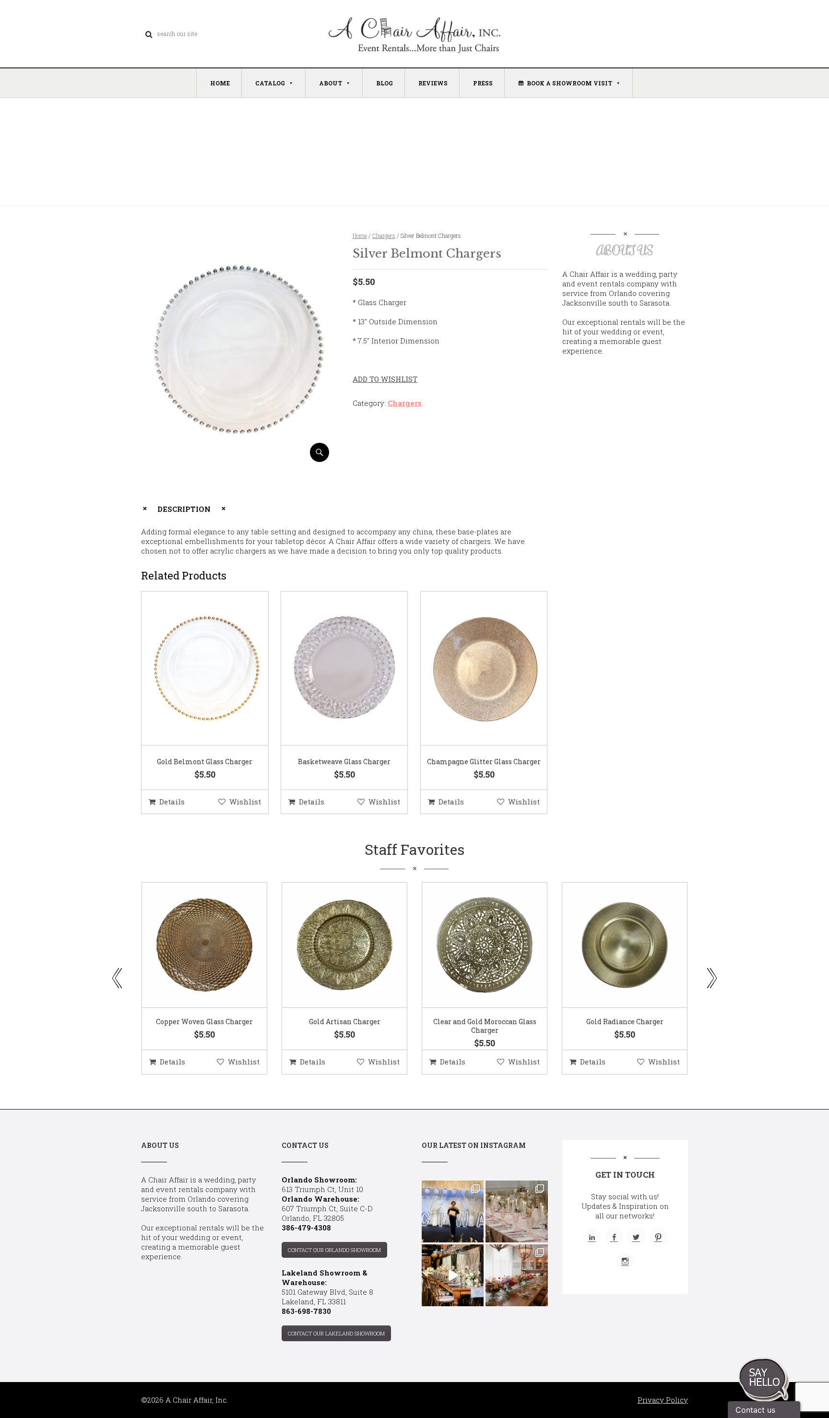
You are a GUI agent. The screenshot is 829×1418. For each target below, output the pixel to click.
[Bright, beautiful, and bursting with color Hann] (516, 1275)
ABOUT (330, 83)
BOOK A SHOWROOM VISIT (569, 83)
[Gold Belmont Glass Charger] (192, 668)
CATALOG (270, 83)
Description (184, 509)
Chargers (383, 235)
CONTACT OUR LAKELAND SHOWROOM (336, 1333)
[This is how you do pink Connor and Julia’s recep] (516, 1211)
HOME (220, 83)
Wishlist (245, 801)
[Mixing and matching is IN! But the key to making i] (453, 1275)
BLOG (384, 83)
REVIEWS (433, 83)
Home (360, 235)
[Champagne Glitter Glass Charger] (472, 668)
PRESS (483, 83)
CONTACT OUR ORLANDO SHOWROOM (334, 1249)
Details (172, 801)
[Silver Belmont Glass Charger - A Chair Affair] (238, 458)
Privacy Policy (663, 1400)
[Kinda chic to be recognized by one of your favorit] (453, 1211)
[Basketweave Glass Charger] (332, 668)
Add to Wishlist (385, 379)
